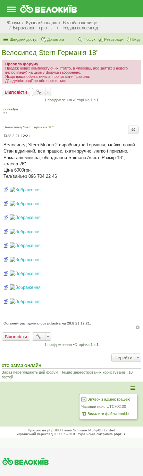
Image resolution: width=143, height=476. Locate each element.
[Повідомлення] (5, 136)
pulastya (10, 109)
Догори (138, 327)
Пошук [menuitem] (89, 39)
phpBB (52, 430)
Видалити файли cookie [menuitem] (108, 414)
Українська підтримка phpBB (101, 434)
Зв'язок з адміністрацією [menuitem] (108, 399)
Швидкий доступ (24, 39)
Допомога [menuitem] (55, 39)
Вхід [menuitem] (136, 39)
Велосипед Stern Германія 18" (50, 52)
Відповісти (16, 92)
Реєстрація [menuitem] (114, 39)
